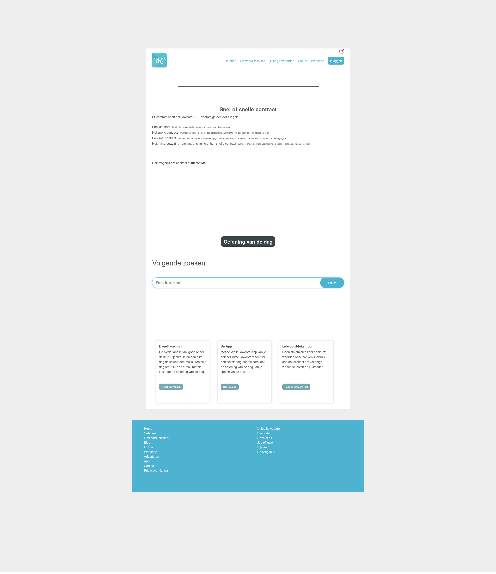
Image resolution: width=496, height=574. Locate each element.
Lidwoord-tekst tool (253, 61)
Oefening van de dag (248, 241)
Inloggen (336, 61)
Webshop (317, 61)
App (147, 461)
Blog (147, 442)
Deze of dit (264, 438)
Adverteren (151, 456)
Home (148, 428)
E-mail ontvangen (171, 387)
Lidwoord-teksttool (156, 438)
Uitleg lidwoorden (282, 61)
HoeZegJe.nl (266, 452)
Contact (149, 465)
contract (179, 163)
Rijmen (262, 447)
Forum (302, 61)
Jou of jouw (265, 442)
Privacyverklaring (156, 470)
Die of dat (263, 433)
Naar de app (229, 387)
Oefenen (230, 61)
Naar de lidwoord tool (296, 387)
